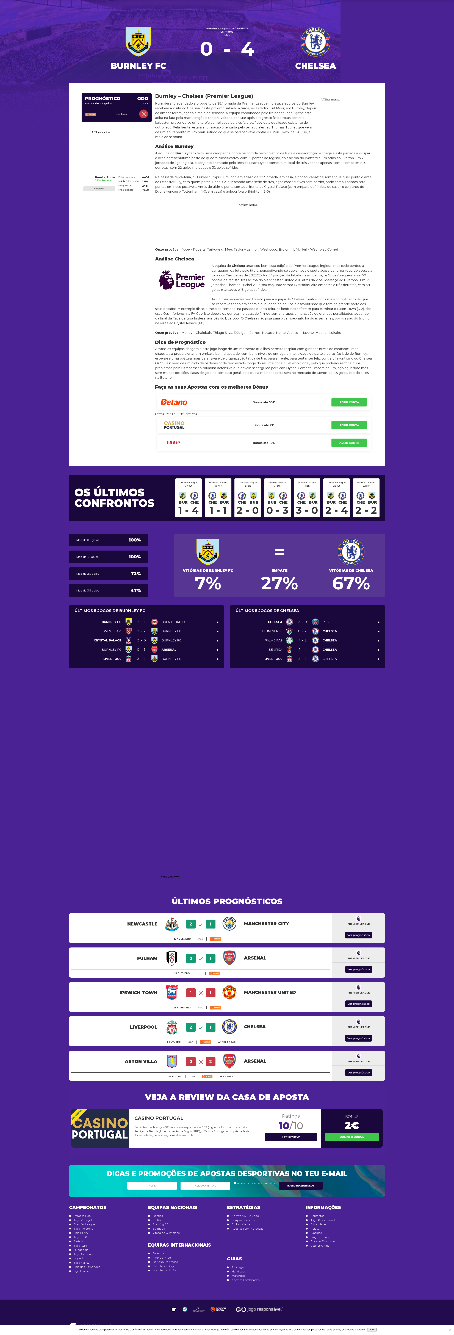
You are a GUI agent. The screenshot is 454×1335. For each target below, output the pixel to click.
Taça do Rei (81, 1237)
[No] (449, 1330)
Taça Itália (80, 1245)
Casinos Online (320, 1245)
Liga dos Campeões (87, 1267)
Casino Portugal (158, 1118)
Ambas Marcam (242, 1224)
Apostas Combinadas (245, 1280)
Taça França (81, 1262)
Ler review (291, 1137)
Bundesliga (81, 1250)
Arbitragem (239, 1267)
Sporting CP (160, 1224)
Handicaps (239, 1271)
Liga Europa (81, 1271)
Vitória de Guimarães (166, 1233)
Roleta (315, 1228)
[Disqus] (227, 725)
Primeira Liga (82, 1216)
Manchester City (163, 1266)
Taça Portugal (83, 1220)
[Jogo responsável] (173, 1309)
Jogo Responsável (323, 1220)
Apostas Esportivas (323, 1241)
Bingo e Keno (320, 1237)
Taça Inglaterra (83, 1228)
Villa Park (226, 1076)
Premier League (84, 1224)
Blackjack (317, 1233)
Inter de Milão (162, 1257)
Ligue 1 (78, 1258)
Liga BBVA (81, 1233)
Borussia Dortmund (165, 1262)
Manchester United (165, 1270)
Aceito (372, 1329)
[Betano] (95, 114)
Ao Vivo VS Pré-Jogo (245, 1216)
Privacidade (318, 1224)
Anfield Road (227, 1042)
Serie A (78, 1241)
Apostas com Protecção (248, 1228)
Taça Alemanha (84, 1254)
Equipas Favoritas (243, 1220)
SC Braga (159, 1228)
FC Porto (159, 1220)
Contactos (317, 1216)
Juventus (158, 1253)
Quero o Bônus (352, 1136)
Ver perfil (99, 188)
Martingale (239, 1275)
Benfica (158, 1216)
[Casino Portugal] (100, 1128)
